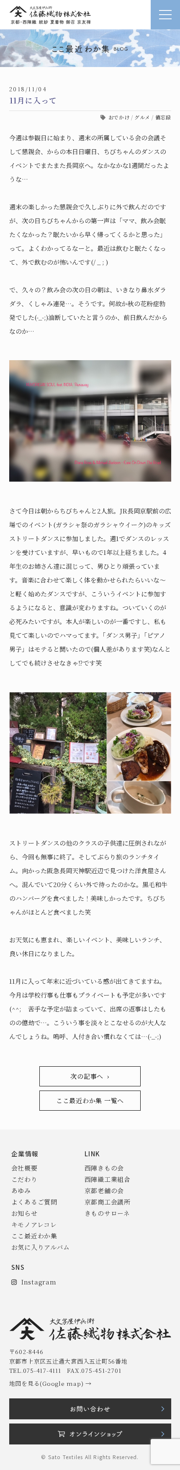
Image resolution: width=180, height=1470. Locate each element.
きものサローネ (107, 1213)
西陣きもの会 (104, 1167)
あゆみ (21, 1190)
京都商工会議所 (108, 1201)
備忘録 (163, 117)
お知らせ (24, 1213)
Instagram (36, 1281)
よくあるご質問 (34, 1201)
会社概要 (24, 1167)
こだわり (24, 1179)
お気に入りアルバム (40, 1247)
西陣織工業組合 (108, 1179)
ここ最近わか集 (34, 1235)
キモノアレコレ (34, 1224)
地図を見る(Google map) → (50, 1383)
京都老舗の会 (104, 1190)
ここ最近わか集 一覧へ (90, 1100)
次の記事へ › (89, 1076)
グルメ (142, 117)
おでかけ (118, 117)
